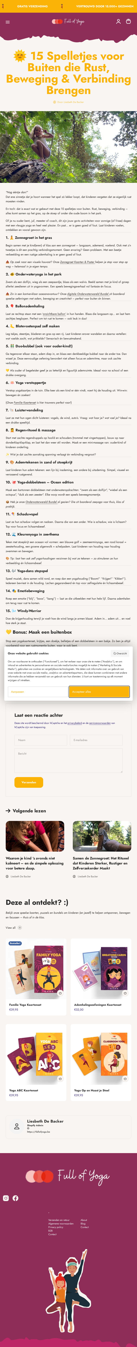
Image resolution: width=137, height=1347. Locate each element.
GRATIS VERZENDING (27, 6)
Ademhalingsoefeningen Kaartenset (97, 1005)
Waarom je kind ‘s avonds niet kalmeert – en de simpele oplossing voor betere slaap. (35, 863)
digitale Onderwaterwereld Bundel (88, 294)
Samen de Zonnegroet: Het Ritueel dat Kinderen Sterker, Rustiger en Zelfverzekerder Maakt (101, 863)
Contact (52, 1234)
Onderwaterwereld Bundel (42, 502)
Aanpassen (17, 692)
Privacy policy (55, 1227)
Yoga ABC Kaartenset (23, 1090)
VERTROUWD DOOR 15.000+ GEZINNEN (100, 6)
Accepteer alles (81, 692)
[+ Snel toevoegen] (60, 993)
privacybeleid (75, 723)
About (84, 1220)
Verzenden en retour (59, 1220)
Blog (83, 1223)
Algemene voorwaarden (60, 1223)
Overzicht (122, 653)
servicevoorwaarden (100, 723)
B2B (50, 1230)
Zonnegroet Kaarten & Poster (77, 262)
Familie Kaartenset (25, 402)
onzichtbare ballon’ (54, 314)
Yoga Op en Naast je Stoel (91, 1090)
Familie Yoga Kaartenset (25, 1005)
